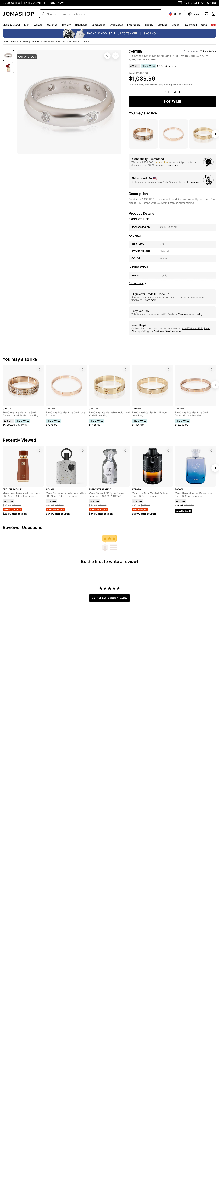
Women (38, 24)
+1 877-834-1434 (192, 328)
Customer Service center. (168, 331)
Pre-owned (190, 24)
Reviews (11, 527)
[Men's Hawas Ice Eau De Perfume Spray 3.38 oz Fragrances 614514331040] (211, 450)
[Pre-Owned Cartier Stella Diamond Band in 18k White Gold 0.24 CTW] (115, 55)
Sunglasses (98, 24)
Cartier (36, 41)
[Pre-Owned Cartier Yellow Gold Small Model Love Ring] (125, 369)
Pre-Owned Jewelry (20, 41)
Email (207, 328)
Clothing (162, 24)
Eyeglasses (116, 24)
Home (5, 41)
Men (26, 24)
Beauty (149, 24)
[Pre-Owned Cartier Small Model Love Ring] (168, 369)
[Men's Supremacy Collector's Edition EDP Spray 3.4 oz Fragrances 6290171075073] (82, 450)
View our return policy (190, 314)
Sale (213, 24)
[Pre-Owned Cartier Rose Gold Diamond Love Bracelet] (211, 369)
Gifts (204, 24)
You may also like (143, 113)
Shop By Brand (11, 24)
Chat (134, 331)
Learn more (173, 165)
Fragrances (134, 24)
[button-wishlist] (207, 14)
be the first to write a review (109, 597)
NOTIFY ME (172, 101)
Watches (52, 24)
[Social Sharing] (107, 55)
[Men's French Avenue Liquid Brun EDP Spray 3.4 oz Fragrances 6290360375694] (39, 450)
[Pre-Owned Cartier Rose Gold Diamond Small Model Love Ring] (39, 369)
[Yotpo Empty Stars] (191, 51)
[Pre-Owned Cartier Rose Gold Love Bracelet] (82, 369)
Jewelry (66, 24)
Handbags (81, 24)
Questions (32, 527)
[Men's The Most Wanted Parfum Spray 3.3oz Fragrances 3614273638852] (168, 450)
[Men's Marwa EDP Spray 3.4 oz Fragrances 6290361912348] (125, 450)
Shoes (175, 24)
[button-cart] (213, 14)
